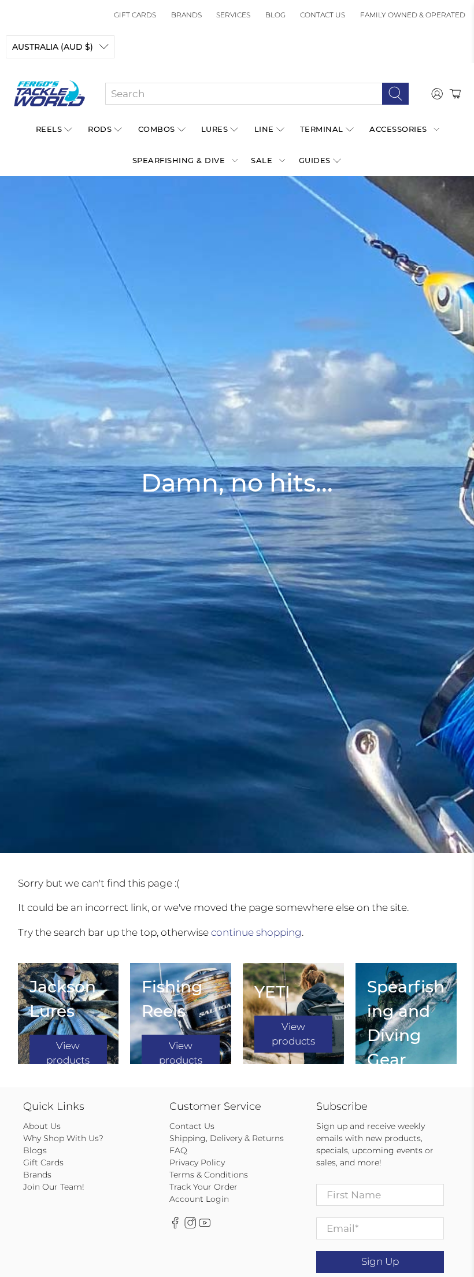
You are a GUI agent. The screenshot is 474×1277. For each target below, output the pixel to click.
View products (68, 1053)
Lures (214, 129)
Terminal (321, 129)
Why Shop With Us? (63, 1138)
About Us (42, 1126)
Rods (100, 129)
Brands (186, 14)
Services (233, 14)
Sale (261, 160)
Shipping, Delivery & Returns (226, 1138)
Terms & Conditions (208, 1174)
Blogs (35, 1150)
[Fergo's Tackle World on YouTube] (204, 1225)
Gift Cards (135, 14)
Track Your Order (203, 1187)
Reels (49, 129)
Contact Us (322, 14)
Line (264, 129)
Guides (315, 160)
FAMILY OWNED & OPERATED (412, 14)
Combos (156, 129)
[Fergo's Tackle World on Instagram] (190, 1225)
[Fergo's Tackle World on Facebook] (175, 1225)
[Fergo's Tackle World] (49, 93)
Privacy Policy (197, 1162)
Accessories (398, 129)
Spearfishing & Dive (178, 160)
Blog (275, 14)
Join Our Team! (53, 1187)
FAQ (178, 1150)
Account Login (199, 1199)
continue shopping (256, 932)
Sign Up (380, 1261)
